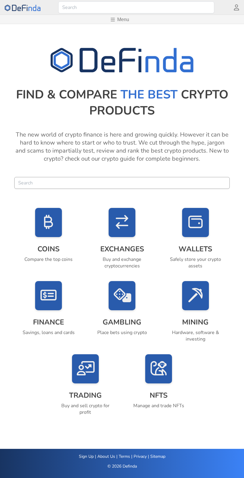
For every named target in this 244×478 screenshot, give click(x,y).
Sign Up (86, 456)
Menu (123, 19)
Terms (124, 456)
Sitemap (157, 456)
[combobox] (136, 7)
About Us (106, 456)
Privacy (140, 456)
